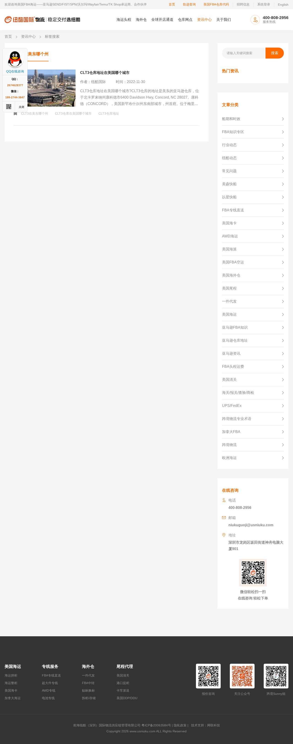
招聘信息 (243, 4)
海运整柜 (11, 683)
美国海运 (13, 666)
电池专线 (48, 698)
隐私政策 (180, 725)
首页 (172, 4)
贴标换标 (88, 690)
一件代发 (88, 675)
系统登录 (263, 4)
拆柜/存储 (89, 698)
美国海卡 (11, 690)
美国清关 (123, 675)
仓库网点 (185, 19)
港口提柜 (123, 683)
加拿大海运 (13, 698)
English (283, 4)
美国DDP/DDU (127, 698)
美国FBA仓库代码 (216, 4)
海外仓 (141, 19)
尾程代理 (125, 666)
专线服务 (50, 666)
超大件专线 (50, 683)
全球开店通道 (162, 19)
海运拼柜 (11, 675)
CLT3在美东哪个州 (34, 113)
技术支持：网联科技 (204, 725)
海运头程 (124, 19)
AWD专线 (48, 690)
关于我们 (223, 19)
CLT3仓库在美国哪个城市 (73, 113)
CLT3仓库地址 (108, 113)
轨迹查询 (189, 4)
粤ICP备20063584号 (156, 725)
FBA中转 (88, 683)
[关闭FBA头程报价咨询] (22, 106)
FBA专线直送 (51, 675)
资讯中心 (204, 19)
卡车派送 (123, 690)
